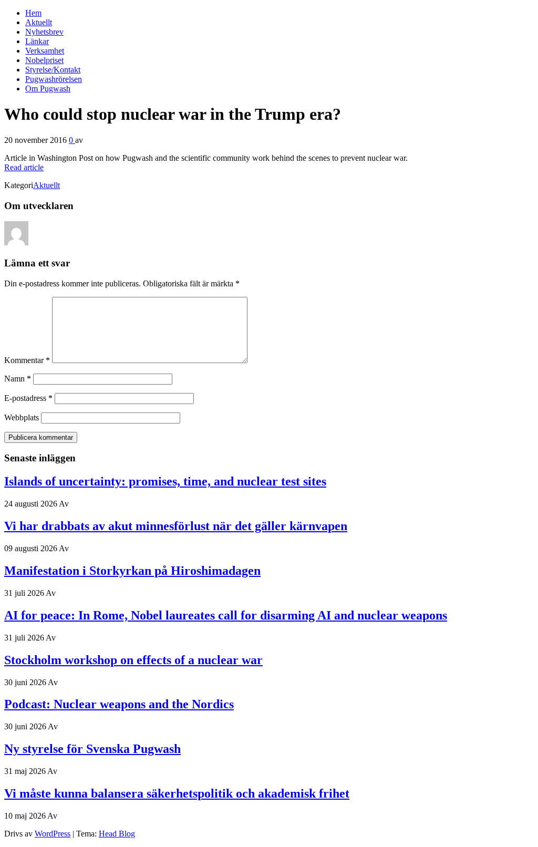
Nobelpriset (44, 60)
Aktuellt (38, 22)
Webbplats (21, 417)
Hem (33, 12)
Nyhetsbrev (44, 31)
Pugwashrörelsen (53, 79)
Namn (17, 378)
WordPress (52, 833)
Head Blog (117, 833)
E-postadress (28, 398)
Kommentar (27, 360)
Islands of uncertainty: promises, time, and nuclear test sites (165, 481)
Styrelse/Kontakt (52, 69)
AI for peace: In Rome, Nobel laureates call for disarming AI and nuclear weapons (225, 615)
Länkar (37, 41)
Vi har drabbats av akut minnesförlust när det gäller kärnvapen (175, 526)
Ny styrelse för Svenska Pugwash (92, 749)
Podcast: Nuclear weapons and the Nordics (119, 704)
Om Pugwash (47, 88)
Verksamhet (44, 50)
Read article (24, 167)
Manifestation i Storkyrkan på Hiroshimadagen (132, 570)
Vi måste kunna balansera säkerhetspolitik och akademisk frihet (176, 793)
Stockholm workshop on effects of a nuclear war (133, 660)
